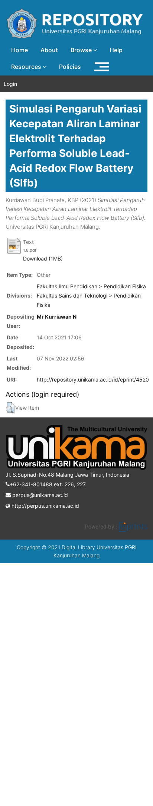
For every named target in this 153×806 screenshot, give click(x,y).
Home (19, 50)
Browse (82, 50)
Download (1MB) (43, 258)
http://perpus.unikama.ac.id (44, 506)
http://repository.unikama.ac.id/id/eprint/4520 (93, 379)
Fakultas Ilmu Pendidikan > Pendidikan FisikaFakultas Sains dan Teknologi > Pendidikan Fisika (91, 295)
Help (116, 50)
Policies (70, 66)
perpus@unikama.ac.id (39, 495)
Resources (27, 66)
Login (10, 84)
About (49, 50)
